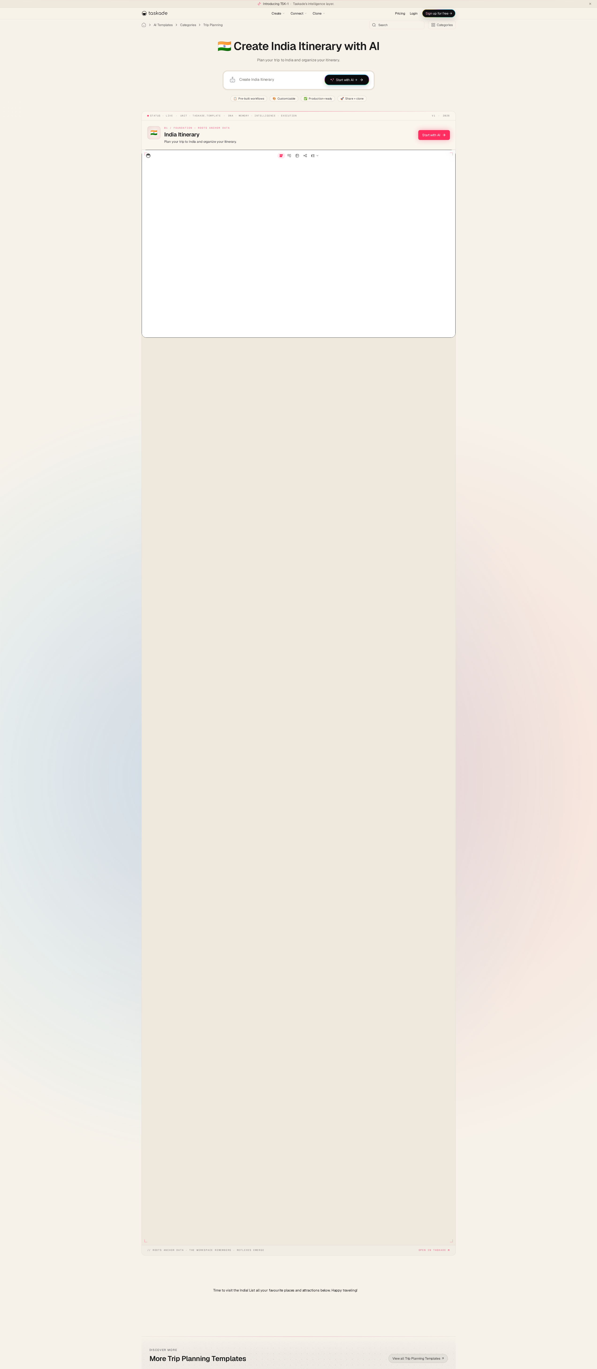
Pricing (400, 13)
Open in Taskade (432, 1250)
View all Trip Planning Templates (418, 1358)
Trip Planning (212, 25)
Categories (188, 25)
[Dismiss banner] (590, 4)
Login (414, 13)
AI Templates (163, 25)
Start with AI (431, 135)
